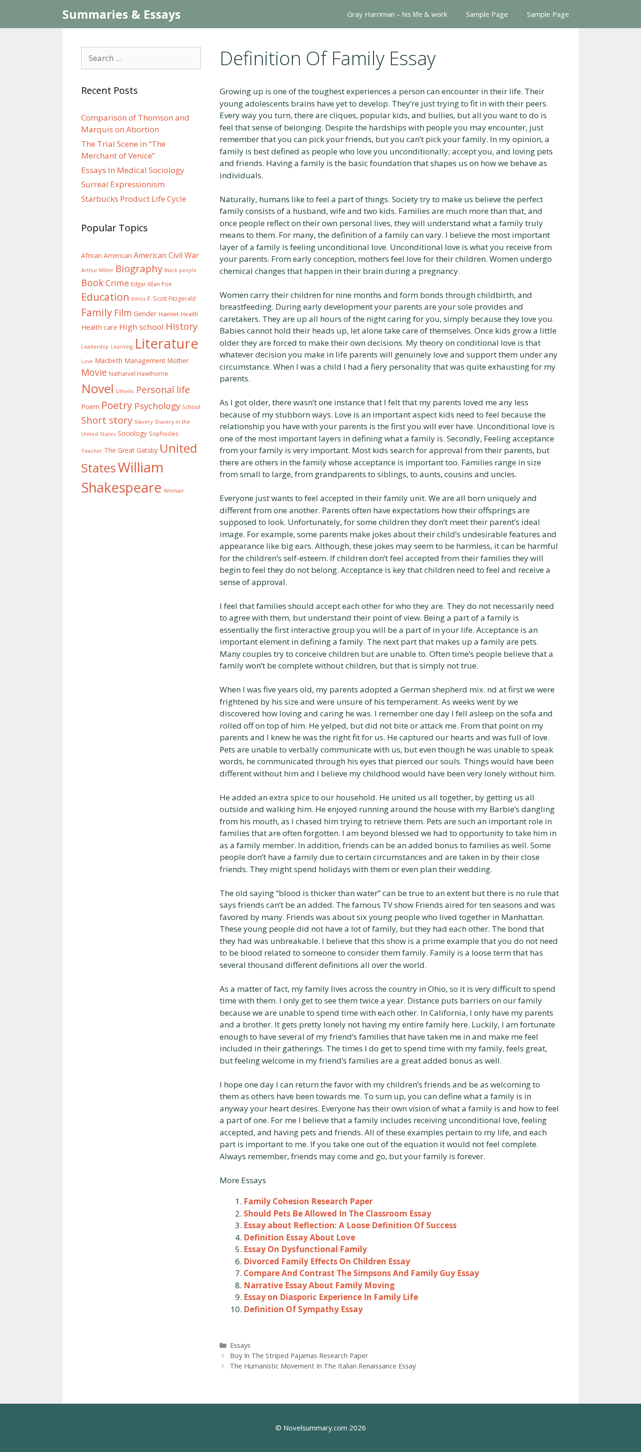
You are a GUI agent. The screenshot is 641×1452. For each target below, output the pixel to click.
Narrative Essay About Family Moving (319, 1285)
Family (96, 312)
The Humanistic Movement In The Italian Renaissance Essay (323, 1365)
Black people (180, 270)
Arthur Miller (97, 270)
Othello (124, 391)
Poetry (116, 405)
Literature (166, 343)
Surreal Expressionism (123, 184)
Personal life (163, 389)
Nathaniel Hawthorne (138, 373)
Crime (117, 283)
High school (141, 326)
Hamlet (169, 314)
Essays (240, 1345)
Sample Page (487, 14)
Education (105, 297)
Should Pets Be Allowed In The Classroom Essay (337, 1213)
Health (189, 314)
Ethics (138, 299)
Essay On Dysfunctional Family (305, 1249)
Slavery (143, 421)
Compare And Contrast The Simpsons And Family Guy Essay (361, 1273)
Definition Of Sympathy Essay (303, 1309)
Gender (145, 313)
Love (87, 361)
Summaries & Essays (121, 14)
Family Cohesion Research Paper (308, 1201)
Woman (173, 490)
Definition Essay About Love (299, 1237)
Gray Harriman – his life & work (397, 14)
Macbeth (108, 360)
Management (145, 360)
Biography (138, 268)
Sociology (132, 433)
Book (92, 282)
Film (123, 312)
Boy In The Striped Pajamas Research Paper (299, 1355)
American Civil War (166, 255)
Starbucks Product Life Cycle (133, 198)
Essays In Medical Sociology (132, 170)
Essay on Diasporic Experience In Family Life (331, 1297)
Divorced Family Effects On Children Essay (327, 1261)
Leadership (95, 346)
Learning (122, 346)
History (182, 326)
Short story (106, 419)
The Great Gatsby (131, 450)
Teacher (91, 450)
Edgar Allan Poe (151, 284)
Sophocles (164, 433)
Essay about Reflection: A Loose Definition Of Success (350, 1225)
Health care (99, 327)
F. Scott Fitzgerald (171, 299)
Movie (94, 372)
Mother (178, 361)
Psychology (157, 406)
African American (106, 255)
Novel (97, 388)
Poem (90, 406)
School (191, 407)
